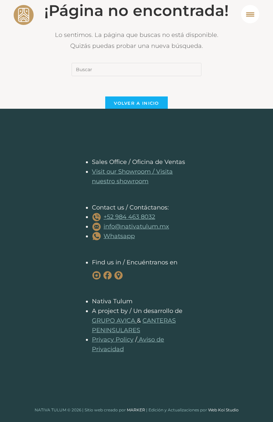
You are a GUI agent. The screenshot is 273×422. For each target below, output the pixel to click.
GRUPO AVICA (113, 320)
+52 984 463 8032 (129, 216)
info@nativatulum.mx (136, 226)
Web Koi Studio (223, 409)
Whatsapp (119, 236)
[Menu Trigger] (250, 14)
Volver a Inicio (136, 103)
